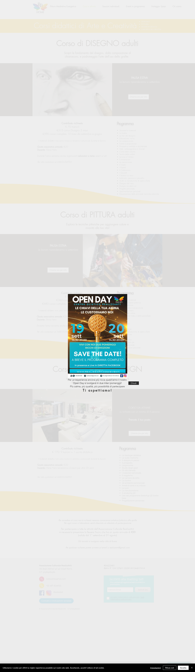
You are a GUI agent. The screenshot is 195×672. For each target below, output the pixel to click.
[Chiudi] (191, 668)
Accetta (183, 667)
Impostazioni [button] (155, 667)
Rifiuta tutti (169, 667)
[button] (133, 383)
